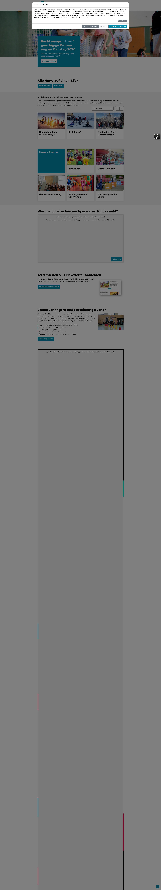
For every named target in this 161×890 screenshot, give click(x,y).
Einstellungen (122, 21)
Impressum (83, 17)
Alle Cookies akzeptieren (118, 26)
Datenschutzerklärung (58, 17)
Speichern (103, 26)
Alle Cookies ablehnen (90, 26)
